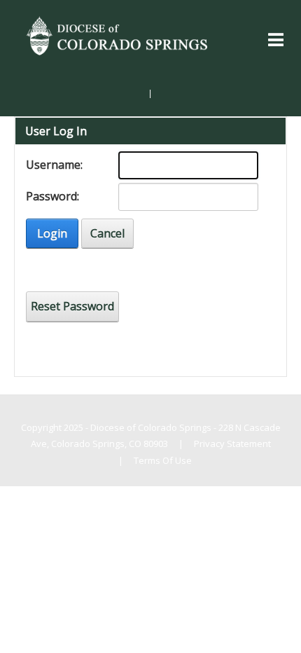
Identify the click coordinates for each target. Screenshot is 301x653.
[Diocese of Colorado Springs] (118, 34)
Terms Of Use (163, 460)
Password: (52, 196)
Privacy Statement (232, 443)
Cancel (107, 233)
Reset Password (72, 306)
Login (52, 233)
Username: (54, 164)
